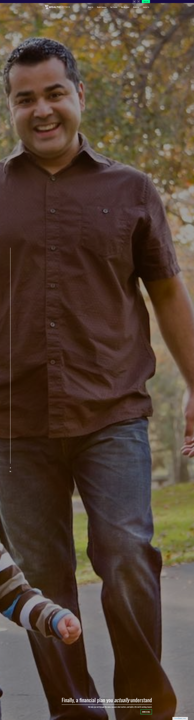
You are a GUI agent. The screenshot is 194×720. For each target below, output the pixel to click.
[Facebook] (138, 1)
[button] (90, 7)
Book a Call (146, 1)
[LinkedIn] (134, 1)
